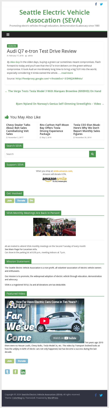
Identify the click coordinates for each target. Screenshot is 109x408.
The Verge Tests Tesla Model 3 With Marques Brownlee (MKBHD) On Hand (53, 91)
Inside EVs (12, 46)
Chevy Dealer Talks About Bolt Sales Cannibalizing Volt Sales (18, 129)
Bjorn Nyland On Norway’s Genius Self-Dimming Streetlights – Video (60, 103)
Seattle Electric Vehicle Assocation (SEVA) (54, 16)
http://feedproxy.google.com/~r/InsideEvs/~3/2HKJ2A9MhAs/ (49, 78)
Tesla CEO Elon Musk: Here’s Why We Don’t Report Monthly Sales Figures (86, 129)
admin (30, 55)
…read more (66, 72)
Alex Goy (15, 62)
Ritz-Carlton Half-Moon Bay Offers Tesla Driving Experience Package (54, 129)
